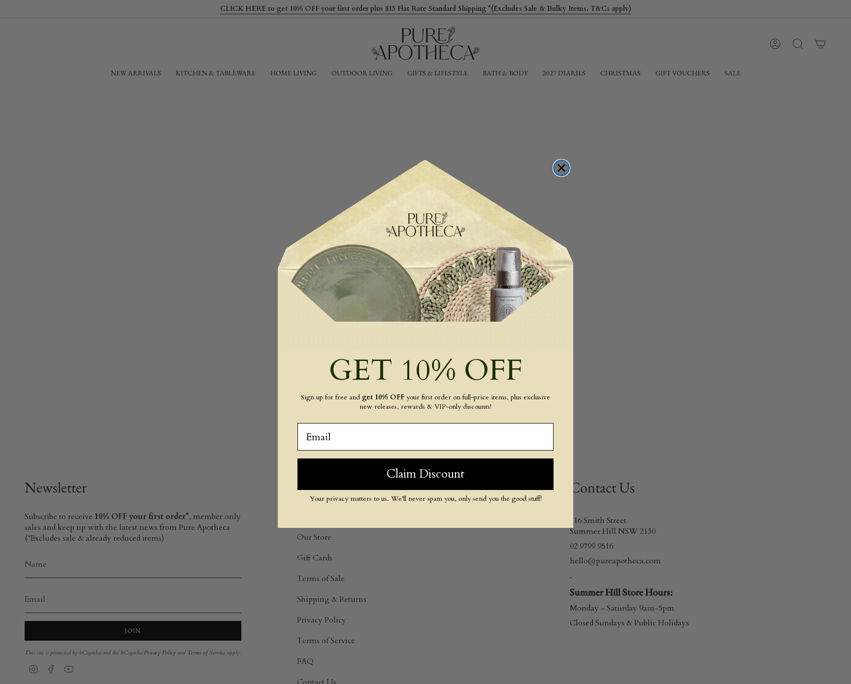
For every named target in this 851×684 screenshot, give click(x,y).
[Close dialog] (561, 168)
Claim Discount (425, 474)
